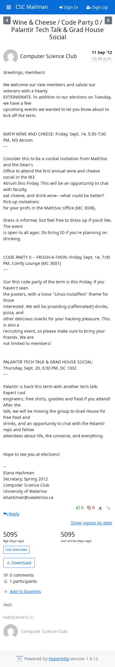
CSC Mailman (32, 7)
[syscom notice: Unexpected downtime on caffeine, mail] (7, 20)
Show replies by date (91, 523)
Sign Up (99, 7)
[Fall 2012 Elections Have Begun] (108, 20)
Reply (13, 514)
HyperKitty (59, 658)
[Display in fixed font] (100, 508)
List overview (16, 549)
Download (20, 563)
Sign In (70, 7)
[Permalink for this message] (109, 508)
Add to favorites (25, 591)
